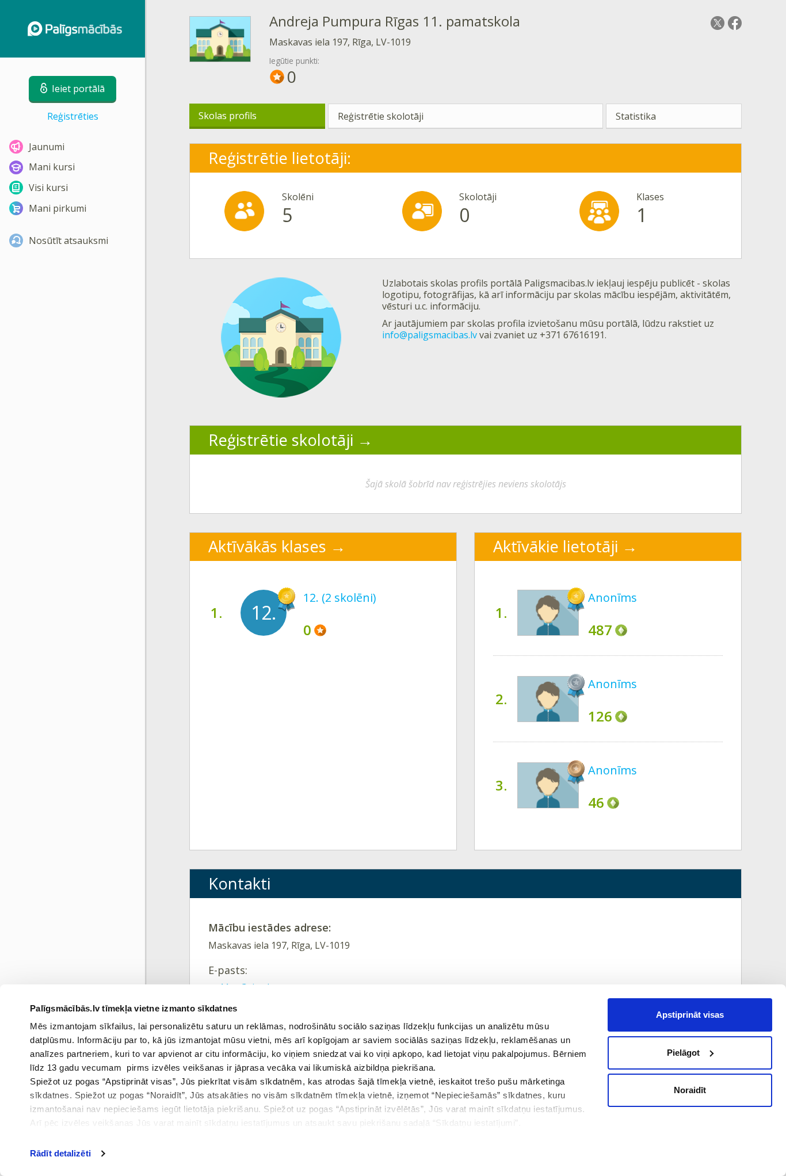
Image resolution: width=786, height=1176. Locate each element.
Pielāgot (683, 1052)
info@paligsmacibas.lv (429, 335)
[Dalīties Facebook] (735, 23)
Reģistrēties (72, 116)
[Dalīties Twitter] (717, 23)
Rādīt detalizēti (60, 1153)
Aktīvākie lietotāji (555, 546)
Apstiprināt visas (690, 1015)
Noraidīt (690, 1090)
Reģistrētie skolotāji (380, 116)
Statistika (636, 116)
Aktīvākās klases (267, 546)
